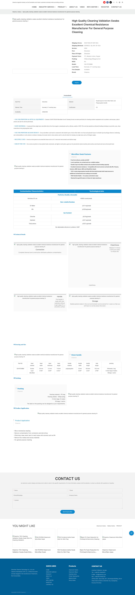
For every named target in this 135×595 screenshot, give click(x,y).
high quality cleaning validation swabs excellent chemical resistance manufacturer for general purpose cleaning (51, 11)
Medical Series (111, 525)
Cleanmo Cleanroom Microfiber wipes (109, 551)
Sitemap (28, 592)
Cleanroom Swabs (101, 525)
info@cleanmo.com (101, 574)
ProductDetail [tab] (67, 95)
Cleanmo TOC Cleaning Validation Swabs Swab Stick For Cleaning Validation (21, 551)
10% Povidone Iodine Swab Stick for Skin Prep (66, 551)
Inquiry (77, 82)
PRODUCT (119, 525)
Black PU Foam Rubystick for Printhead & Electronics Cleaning (89, 551)
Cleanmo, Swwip (16, 11)
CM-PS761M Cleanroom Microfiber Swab (43, 551)
